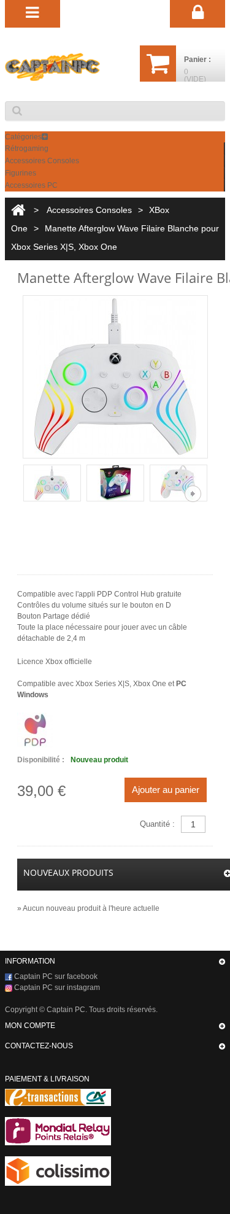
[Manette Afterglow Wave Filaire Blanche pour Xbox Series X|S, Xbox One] (52, 483)
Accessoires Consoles (42, 161)
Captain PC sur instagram (56, 987)
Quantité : (157, 824)
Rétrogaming (26, 148)
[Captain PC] (52, 67)
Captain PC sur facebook (55, 976)
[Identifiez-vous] (197, 13)
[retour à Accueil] (18, 210)
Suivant (192, 493)
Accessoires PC (31, 185)
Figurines (20, 173)
